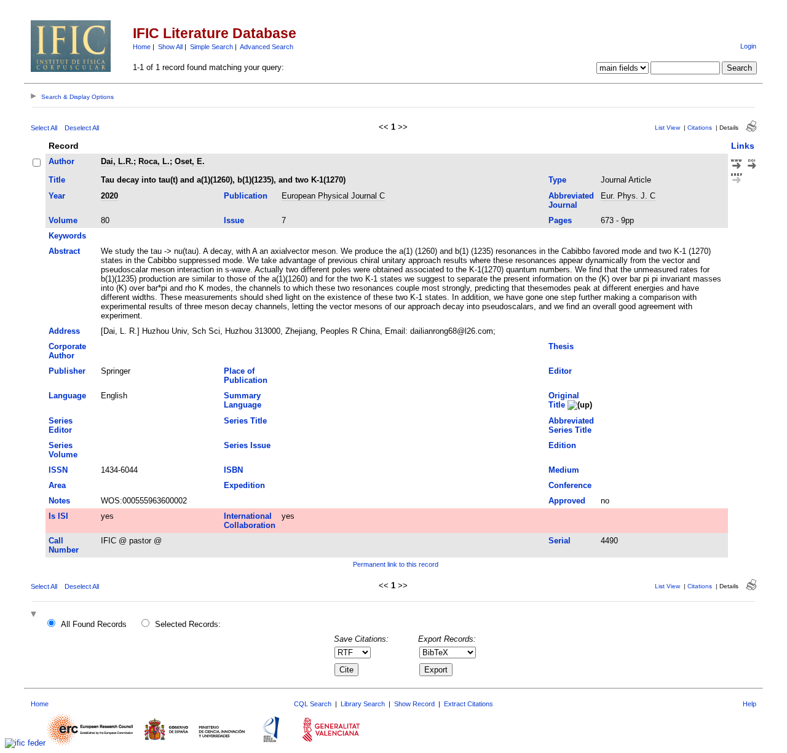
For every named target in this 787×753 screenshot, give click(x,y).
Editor (560, 371)
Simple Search (211, 46)
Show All (170, 46)
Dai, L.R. (117, 161)
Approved (566, 500)
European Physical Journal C (333, 195)
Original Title (563, 400)
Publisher (67, 371)
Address (64, 331)
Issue (234, 220)
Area (57, 485)
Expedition (244, 485)
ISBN (233, 470)
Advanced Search (266, 46)
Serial (559, 540)
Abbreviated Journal (571, 200)
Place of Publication (245, 375)
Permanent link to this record (395, 564)
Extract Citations (468, 704)
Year (57, 195)
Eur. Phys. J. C (628, 195)
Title (57, 179)
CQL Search (312, 704)
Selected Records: (188, 624)
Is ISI (58, 516)
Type (557, 179)
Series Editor (61, 425)
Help (749, 704)
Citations (699, 127)
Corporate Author (67, 351)
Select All (44, 128)
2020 (109, 195)
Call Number (64, 545)
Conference (569, 485)
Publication (245, 195)
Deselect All (82, 128)
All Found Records (94, 624)
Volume (63, 220)
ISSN (58, 470)
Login (748, 46)
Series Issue (247, 445)
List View (667, 127)
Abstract (64, 251)
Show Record (414, 704)
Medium (563, 470)
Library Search (363, 704)
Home (142, 46)
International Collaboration (249, 520)
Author (61, 161)
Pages (560, 220)
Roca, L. (154, 161)
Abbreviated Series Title (571, 425)
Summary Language (242, 400)
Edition (562, 445)
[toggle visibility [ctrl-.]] (35, 615)
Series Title (245, 420)
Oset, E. (190, 161)
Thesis (561, 346)
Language (67, 395)
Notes (59, 500)
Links (742, 146)
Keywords (67, 235)
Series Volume (63, 450)
